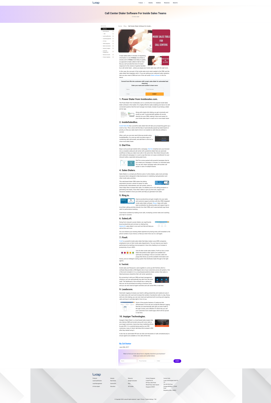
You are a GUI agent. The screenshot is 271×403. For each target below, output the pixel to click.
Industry (150, 2)
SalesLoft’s (122, 226)
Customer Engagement (108, 51)
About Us (175, 2)
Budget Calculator (132, 380)
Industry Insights (108, 48)
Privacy (142, 399)
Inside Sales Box (124, 126)
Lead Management (108, 38)
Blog (129, 383)
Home (120, 26)
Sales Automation (108, 46)
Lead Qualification (108, 36)
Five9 (121, 241)
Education (112, 386)
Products (141, 2)
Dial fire (150, 149)
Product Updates (108, 57)
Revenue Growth (108, 54)
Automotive (113, 383)
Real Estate (113, 380)
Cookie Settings (149, 399)
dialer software (155, 75)
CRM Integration (108, 43)
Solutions (158, 2)
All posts (105, 28)
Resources (167, 2)
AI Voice (108, 41)
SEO (108, 33)
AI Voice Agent (96, 386)
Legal (138, 399)
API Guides (130, 386)
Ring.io (155, 203)
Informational (108, 31)
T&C (155, 399)
